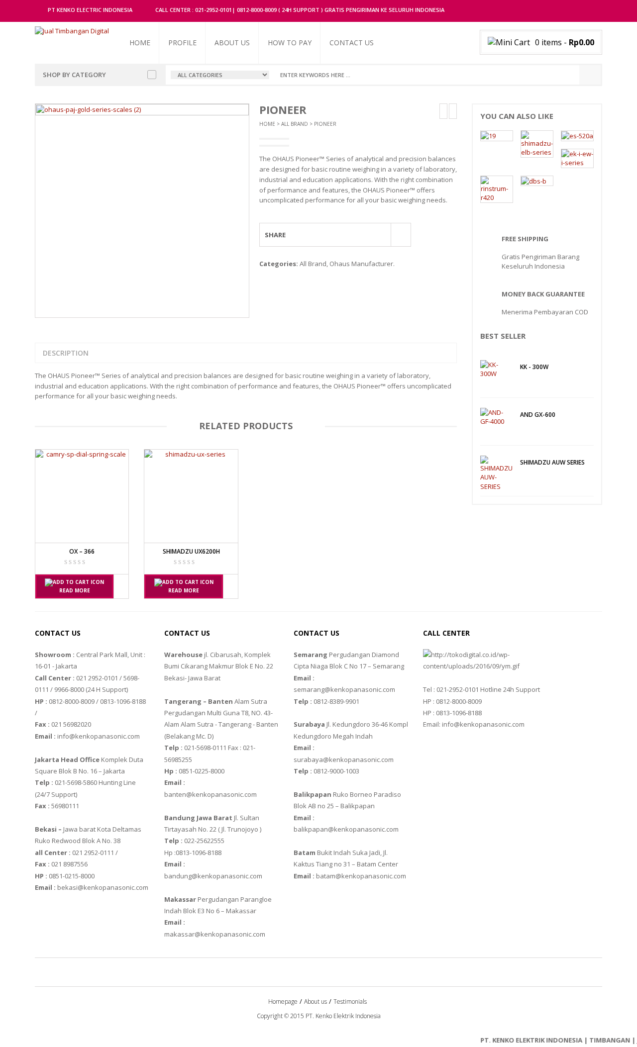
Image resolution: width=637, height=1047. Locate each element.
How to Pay (290, 42)
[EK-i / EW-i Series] (577, 157)
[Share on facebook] (304, 234)
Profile (182, 42)
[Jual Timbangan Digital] (72, 30)
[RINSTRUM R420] (497, 188)
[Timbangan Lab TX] (488, 135)
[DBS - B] (533, 180)
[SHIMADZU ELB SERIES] (537, 143)
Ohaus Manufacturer (361, 263)
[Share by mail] (377, 234)
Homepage (283, 1001)
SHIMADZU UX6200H (191, 551)
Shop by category (74, 74)
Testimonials (350, 1001)
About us (232, 42)
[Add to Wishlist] (401, 234)
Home (139, 42)
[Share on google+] (340, 234)
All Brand (294, 123)
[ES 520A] (577, 135)
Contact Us (351, 42)
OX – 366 (82, 551)
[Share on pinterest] (359, 234)
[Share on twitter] (322, 234)
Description (66, 353)
